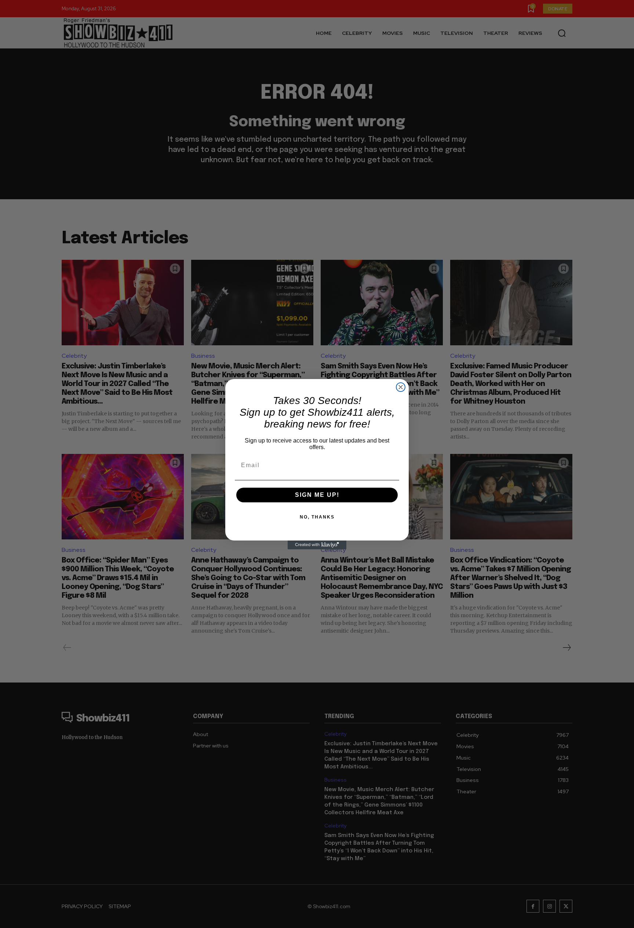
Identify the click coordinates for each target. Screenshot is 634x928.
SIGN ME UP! (317, 495)
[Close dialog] (400, 387)
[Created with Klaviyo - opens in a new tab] (317, 545)
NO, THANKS (317, 517)
